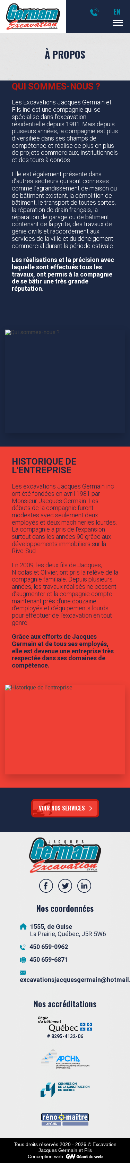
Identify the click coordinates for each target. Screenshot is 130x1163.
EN (117, 11)
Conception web (45, 1156)
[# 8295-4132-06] (65, 1027)
